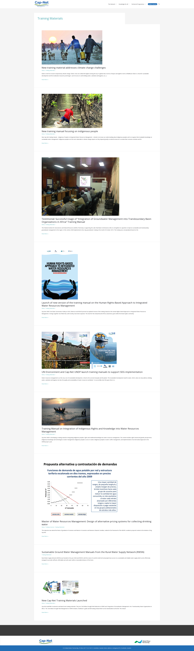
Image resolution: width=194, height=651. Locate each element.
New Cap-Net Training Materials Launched (64, 600)
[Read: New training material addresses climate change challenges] (72, 47)
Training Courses (49, 527)
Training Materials (50, 70)
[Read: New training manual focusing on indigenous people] (72, 111)
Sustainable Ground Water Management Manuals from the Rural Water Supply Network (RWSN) (93, 552)
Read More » (45, 80)
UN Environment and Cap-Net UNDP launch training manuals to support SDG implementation (92, 371)
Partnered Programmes (138, 4)
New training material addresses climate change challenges (74, 67)
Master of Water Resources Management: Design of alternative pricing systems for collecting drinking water (96, 523)
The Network (111, 4)
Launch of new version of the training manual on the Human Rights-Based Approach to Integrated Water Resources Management (94, 304)
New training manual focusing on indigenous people (70, 131)
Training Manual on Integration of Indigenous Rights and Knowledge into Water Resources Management (90, 430)
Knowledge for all (123, 4)
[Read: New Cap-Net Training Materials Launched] (61, 587)
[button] (152, 4)
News (43, 70)
